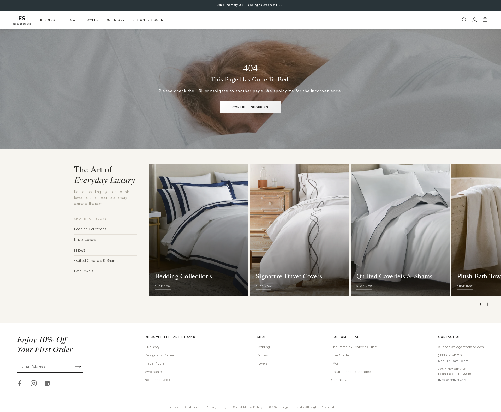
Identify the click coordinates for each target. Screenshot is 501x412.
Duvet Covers (85, 239)
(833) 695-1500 (450, 355)
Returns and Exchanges (351, 371)
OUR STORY (115, 20)
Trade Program (156, 363)
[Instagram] (34, 383)
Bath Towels (83, 271)
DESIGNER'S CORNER (150, 20)
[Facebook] (20, 383)
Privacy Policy (216, 407)
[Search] (464, 20)
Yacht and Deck (157, 380)
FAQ (334, 363)
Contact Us (340, 380)
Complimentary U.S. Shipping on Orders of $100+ (250, 5)
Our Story (152, 347)
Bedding (263, 347)
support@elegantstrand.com (461, 347)
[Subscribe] (78, 366)
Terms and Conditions (183, 407)
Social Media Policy (248, 407)
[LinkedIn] (47, 383)
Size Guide (340, 355)
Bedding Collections (90, 229)
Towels (262, 363)
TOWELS (91, 20)
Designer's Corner (159, 355)
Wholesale (153, 371)
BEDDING (48, 20)
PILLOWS (70, 20)
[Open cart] (485, 20)
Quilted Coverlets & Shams (96, 260)
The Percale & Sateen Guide (354, 347)
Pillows (79, 250)
